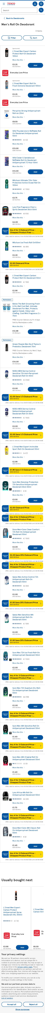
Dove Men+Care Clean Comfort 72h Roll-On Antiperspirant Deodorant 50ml (25, 532)
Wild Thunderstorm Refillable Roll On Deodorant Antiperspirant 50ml (26, 133)
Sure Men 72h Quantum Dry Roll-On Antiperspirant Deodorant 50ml (26, 690)
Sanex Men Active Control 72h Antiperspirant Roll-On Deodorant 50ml (25, 579)
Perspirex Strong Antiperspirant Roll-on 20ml (26, 111)
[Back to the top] (23, 870)
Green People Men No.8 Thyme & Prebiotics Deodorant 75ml (26, 345)
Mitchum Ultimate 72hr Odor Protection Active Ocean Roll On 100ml (26, 182)
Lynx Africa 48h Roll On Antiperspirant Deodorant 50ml (26, 793)
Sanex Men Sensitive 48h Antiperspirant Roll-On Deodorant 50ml (22, 617)
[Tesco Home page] (11, 4)
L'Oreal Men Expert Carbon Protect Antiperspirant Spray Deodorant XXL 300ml (12, 911)
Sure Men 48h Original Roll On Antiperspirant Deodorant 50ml (26, 758)
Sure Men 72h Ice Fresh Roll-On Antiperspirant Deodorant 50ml (26, 653)
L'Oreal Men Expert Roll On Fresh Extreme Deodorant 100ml (26, 84)
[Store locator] (41, 3)
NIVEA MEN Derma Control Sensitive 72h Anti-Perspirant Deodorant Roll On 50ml (25, 373)
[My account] (35, 3)
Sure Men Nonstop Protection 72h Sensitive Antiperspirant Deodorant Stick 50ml (25, 484)
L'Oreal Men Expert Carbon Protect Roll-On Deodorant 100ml (24, 53)
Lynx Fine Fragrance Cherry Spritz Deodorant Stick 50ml (24, 208)
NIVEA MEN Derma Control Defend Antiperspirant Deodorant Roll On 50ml (23, 411)
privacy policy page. (25, 967)
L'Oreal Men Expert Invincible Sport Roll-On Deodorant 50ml (25, 447)
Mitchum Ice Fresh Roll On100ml (26, 242)
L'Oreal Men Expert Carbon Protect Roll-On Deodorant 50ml (26, 276)
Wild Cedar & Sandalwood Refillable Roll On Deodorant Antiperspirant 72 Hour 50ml (25, 160)
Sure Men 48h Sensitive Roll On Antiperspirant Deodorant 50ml (26, 726)
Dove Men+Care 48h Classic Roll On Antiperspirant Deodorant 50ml (26, 830)
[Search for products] (41, 10)
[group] (15, 920)
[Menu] (3, 3)
